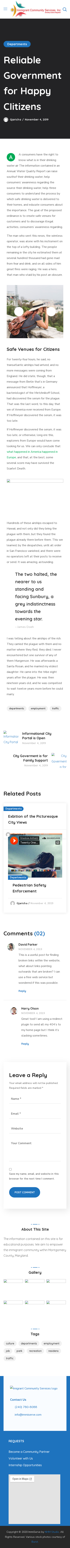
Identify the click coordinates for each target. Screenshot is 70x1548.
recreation (35, 1351)
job (8, 1351)
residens (53, 1351)
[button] (64, 9)
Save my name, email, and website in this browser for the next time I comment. (34, 1176)
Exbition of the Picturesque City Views (33, 819)
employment (38, 708)
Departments (17, 44)
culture (10, 1343)
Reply (22, 991)
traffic (55, 708)
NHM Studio (52, 1532)
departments (16, 708)
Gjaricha (15, 119)
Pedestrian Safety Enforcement (29, 888)
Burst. (35, 1542)
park (19, 1351)
